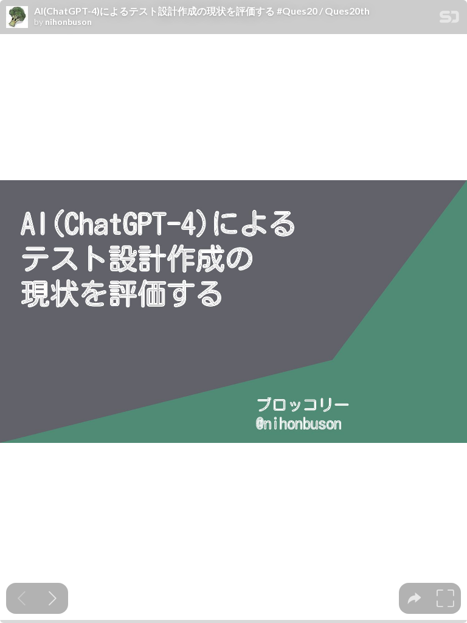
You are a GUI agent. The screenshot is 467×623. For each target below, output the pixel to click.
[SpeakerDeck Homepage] (449, 19)
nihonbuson (68, 22)
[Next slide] (52, 598)
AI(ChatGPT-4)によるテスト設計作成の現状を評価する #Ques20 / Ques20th (202, 11)
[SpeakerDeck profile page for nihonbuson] (17, 17)
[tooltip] (414, 598)
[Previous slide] (21, 598)
